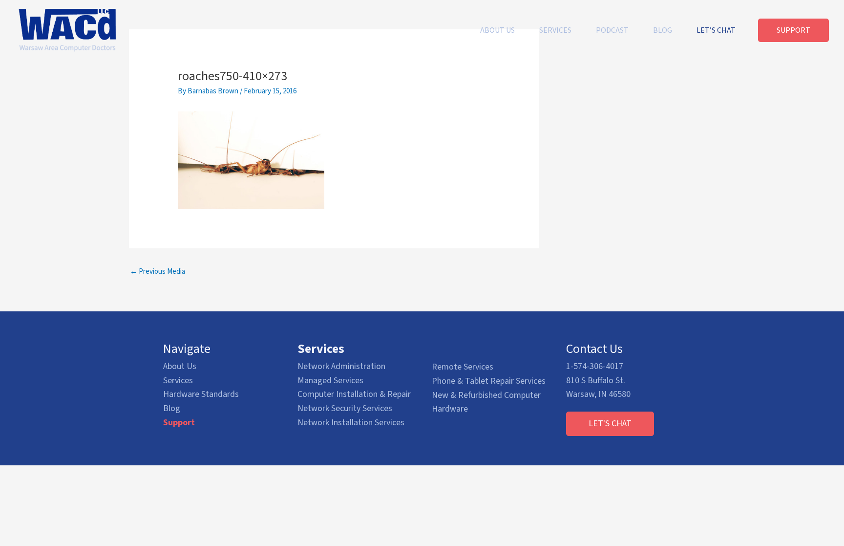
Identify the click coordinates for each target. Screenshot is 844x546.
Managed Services (330, 380)
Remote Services (462, 367)
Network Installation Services (350, 422)
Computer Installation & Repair (354, 394)
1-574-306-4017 (594, 366)
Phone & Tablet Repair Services (489, 381)
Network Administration (341, 366)
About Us (179, 366)
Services (178, 380)
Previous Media (157, 271)
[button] (610, 424)
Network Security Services (344, 408)
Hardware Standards (201, 394)
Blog (171, 408)
